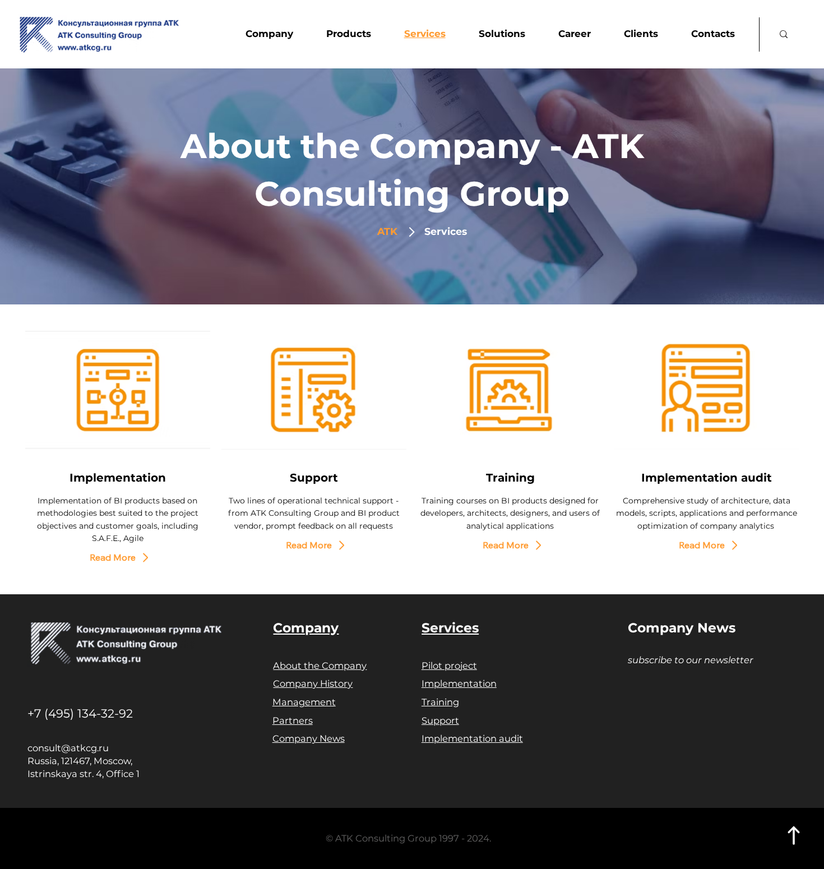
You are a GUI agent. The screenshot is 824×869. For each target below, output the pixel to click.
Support (440, 720)
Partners (292, 720)
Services (450, 628)
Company (306, 628)
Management (304, 702)
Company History (313, 683)
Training (510, 477)
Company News (308, 738)
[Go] (794, 835)
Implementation (118, 477)
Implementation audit (706, 477)
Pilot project (449, 665)
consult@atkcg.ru (68, 748)
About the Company (320, 665)
